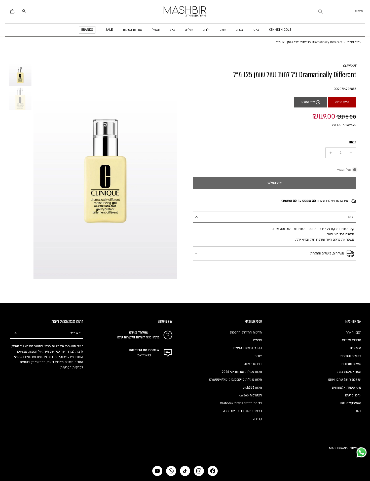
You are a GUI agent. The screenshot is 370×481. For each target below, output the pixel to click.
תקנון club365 (252, 388)
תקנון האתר (353, 332)
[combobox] (340, 11)
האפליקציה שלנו (350, 403)
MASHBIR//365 (339, 448)
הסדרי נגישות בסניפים (247, 348)
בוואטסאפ (144, 355)
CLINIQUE (349, 66)
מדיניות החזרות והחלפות (246, 332)
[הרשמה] (16, 333)
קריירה (257, 419)
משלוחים (355, 348)
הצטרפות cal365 (250, 395)
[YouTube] (157, 471)
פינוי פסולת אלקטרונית (346, 388)
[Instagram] (199, 471)
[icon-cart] (11, 12)
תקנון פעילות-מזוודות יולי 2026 (242, 372)
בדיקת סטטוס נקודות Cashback (241, 403)
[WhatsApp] (171, 471)
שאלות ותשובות (351, 364)
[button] (274, 183)
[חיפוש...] (320, 11)
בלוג (358, 411)
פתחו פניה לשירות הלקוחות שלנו (138, 337)
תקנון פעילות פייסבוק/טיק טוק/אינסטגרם (235, 380)
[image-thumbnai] (20, 74)
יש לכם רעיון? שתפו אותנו (344, 380)
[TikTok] (185, 471)
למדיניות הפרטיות (71, 367)
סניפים (257, 340)
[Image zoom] (105, 171)
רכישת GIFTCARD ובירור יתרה (242, 411)
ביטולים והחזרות (350, 356)
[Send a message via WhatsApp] (361, 452)
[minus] (351, 153)
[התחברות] (22, 12)
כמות (352, 142)
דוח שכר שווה (253, 364)
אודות (258, 356)
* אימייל (75, 333)
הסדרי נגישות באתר (348, 372)
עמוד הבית (354, 42)
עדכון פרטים (353, 395)
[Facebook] (213, 471)
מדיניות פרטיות (351, 340)
